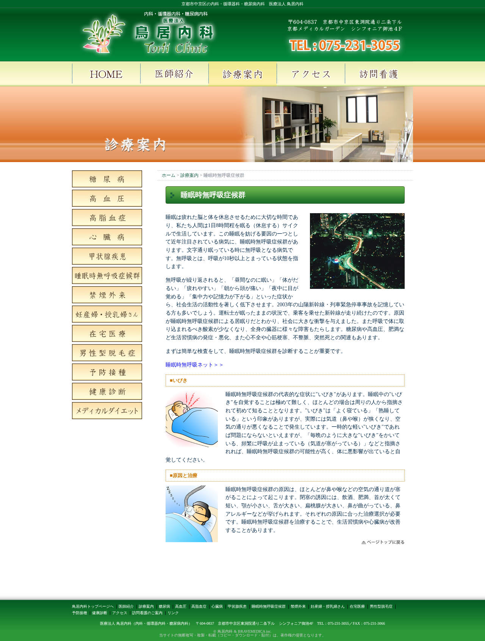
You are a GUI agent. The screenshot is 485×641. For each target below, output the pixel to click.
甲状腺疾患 (237, 606)
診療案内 (146, 606)
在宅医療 (357, 606)
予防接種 (79, 613)
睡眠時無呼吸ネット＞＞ (195, 365)
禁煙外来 (298, 606)
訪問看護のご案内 (147, 613)
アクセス (119, 613)
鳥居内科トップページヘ (93, 606)
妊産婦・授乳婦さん (328, 606)
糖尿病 (164, 606)
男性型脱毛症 (381, 606)
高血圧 (180, 606)
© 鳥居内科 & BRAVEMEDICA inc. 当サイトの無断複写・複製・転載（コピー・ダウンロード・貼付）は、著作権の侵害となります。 (242, 633)
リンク (173, 613)
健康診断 (99, 613)
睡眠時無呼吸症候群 (269, 606)
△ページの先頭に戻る (383, 542)
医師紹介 (126, 606)
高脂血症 (199, 606)
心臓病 (217, 606)
